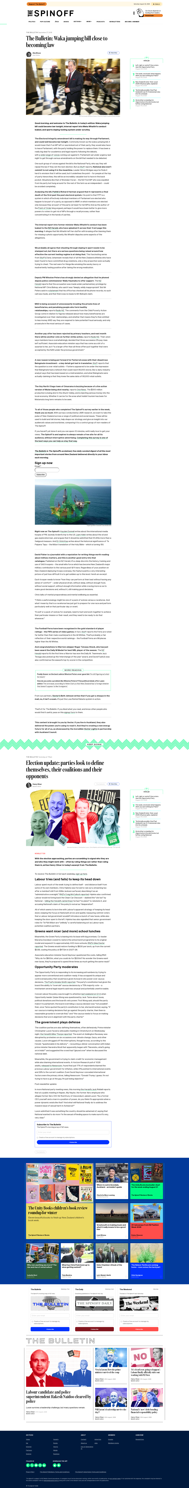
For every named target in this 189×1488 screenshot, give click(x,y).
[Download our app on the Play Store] (59, 1466)
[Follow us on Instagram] (40, 1466)
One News (81, 389)
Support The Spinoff (37, 4)
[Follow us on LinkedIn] (44, 1466)
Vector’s (56, 695)
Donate (110, 1439)
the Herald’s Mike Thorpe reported (56, 1034)
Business (56, 1454)
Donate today (149, 15)
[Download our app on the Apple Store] (55, 1466)
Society (56, 1439)
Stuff (82, 166)
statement (54, 290)
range (48, 154)
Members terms (113, 1443)
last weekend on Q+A (91, 994)
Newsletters (114, 21)
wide (43, 154)
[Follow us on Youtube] (36, 1466)
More (88, 21)
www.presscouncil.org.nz (51, 1480)
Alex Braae (37, 53)
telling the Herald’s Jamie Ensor (59, 900)
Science (28, 1454)
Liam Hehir (81, 534)
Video (28, 1439)
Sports (55, 1447)
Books (66, 21)
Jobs (96, 1443)
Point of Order (44, 208)
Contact (83, 1439)
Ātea (57, 21)
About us (84, 1443)
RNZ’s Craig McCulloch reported (74, 894)
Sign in (157, 4)
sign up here (81, 873)
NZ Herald (53, 228)
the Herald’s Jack (89, 1089)
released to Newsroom (51, 1065)
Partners (29, 1450)
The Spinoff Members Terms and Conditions (55, 1472)
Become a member (132, 21)
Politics (32, 21)
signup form (69, 712)
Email (38, 466)
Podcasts (101, 21)
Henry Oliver (37, 784)
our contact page (115, 1478)
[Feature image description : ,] (147, 1397)
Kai (27, 1443)
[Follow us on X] (32, 1466)
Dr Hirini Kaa (62, 541)
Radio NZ (60, 310)
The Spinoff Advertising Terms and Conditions (90, 1472)
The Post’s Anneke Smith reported (59, 982)
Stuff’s (43, 257)
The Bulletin (32, 32)
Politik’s (56, 191)
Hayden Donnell (67, 531)
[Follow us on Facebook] (28, 1466)
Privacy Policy (30, 1472)
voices (57, 154)
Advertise (97, 1439)
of (52, 154)
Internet (29, 1447)
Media (55, 1450)
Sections (77, 21)
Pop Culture (45, 21)
